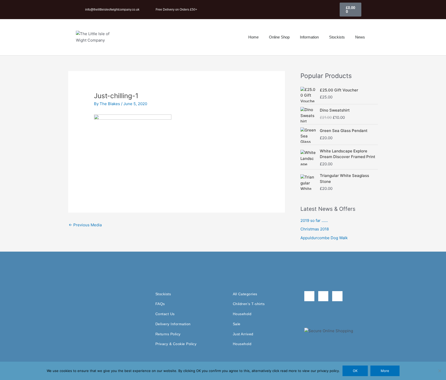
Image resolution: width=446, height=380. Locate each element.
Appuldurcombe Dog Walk (324, 237)
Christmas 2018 (314, 229)
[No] (439, 370)
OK (355, 371)
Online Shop (279, 37)
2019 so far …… (314, 220)
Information (309, 37)
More (385, 371)
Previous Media (85, 224)
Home (253, 37)
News (360, 37)
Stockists (337, 37)
